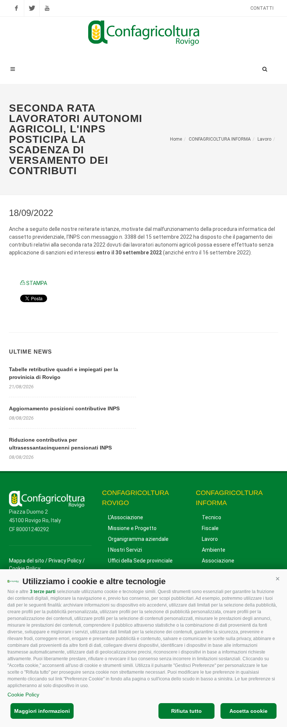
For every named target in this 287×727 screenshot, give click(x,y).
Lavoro (264, 139)
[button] (278, 578)
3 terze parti (42, 591)
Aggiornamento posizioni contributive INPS (64, 408)
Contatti (262, 8)
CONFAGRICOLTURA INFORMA (220, 139)
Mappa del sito (26, 561)
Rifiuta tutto (186, 711)
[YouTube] (47, 8)
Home (176, 139)
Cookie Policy (23, 695)
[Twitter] (31, 8)
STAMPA (36, 283)
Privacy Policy (65, 561)
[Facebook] (16, 8)
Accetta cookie (248, 711)
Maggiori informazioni (42, 711)
